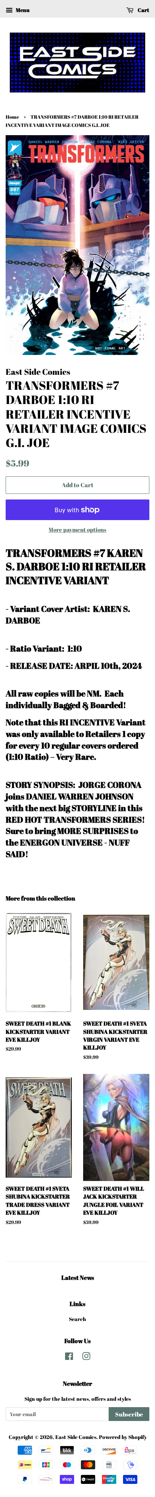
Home (12, 117)
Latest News (77, 1277)
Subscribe (129, 1414)
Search (77, 1319)
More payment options (77, 529)
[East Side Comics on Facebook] (69, 1357)
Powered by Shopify (123, 1436)
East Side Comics (75, 1436)
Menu (22, 9)
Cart (143, 9)
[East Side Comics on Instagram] (86, 1357)
